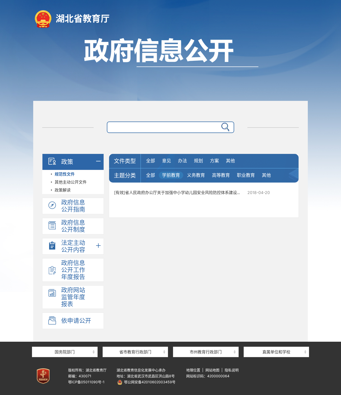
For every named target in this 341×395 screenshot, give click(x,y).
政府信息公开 (170, 66)
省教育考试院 (276, 343)
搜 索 (224, 127)
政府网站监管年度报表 (73, 297)
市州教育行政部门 (206, 351)
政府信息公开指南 (73, 206)
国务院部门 (65, 351)
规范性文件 (65, 174)
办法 (182, 160)
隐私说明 (232, 370)
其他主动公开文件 (71, 182)
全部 (150, 160)
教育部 (64, 343)
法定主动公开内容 (73, 246)
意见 (166, 160)
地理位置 (193, 370)
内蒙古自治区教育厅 (135, 343)
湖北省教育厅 (83, 18)
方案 (214, 160)
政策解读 (63, 190)
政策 (67, 161)
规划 (198, 160)
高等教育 (221, 175)
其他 (230, 160)
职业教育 (246, 175)
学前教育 (171, 175)
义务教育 (196, 175)
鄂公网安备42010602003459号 (148, 382)
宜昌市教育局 (205, 343)
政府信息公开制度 (73, 226)
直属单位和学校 (276, 351)
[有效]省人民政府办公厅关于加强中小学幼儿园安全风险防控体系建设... (177, 192)
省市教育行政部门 (135, 351)
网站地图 (212, 370)
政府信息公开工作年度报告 (73, 269)
